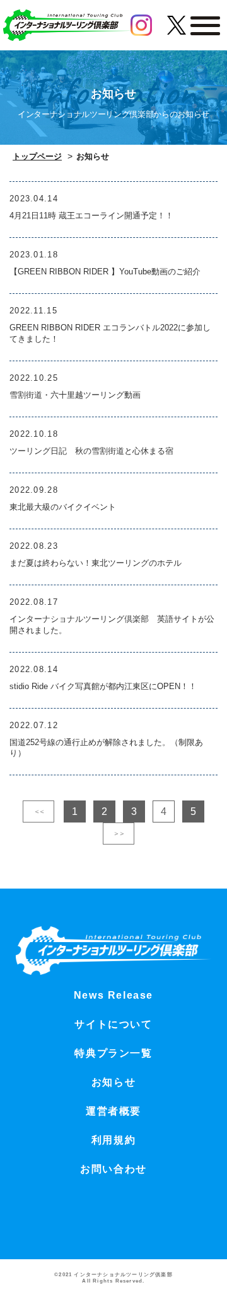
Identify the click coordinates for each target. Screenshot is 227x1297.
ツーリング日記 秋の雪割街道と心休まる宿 (91, 451)
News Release (113, 995)
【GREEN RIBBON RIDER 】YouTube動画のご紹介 (105, 271)
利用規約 (113, 1140)
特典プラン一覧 (113, 1053)
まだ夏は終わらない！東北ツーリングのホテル (95, 563)
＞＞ (118, 833)
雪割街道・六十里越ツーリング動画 (75, 395)
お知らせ (113, 1082)
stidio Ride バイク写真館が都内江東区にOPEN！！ (103, 686)
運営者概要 (113, 1111)
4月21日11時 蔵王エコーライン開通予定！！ (91, 215)
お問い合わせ (113, 1169)
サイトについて (113, 1024)
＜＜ (38, 811)
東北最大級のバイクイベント (62, 507)
